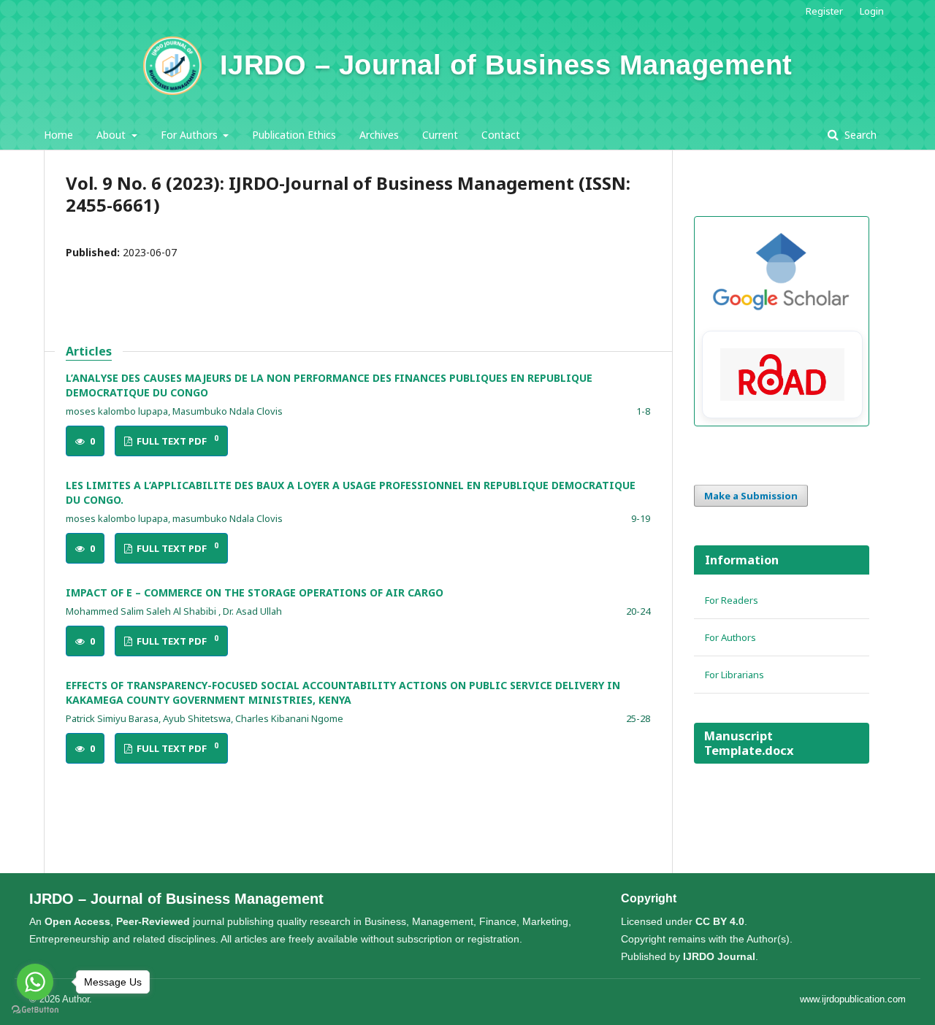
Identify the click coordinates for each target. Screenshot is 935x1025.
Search (859, 135)
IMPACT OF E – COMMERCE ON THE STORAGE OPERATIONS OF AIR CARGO (254, 592)
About (112, 135)
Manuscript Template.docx (748, 743)
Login (872, 11)
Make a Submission (751, 495)
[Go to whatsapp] (35, 982)
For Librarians (734, 674)
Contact (500, 135)
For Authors (191, 135)
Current (440, 135)
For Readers (731, 600)
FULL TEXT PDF (176, 441)
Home (58, 135)
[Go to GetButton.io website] (35, 1010)
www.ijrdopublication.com (853, 999)
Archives (379, 135)
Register (824, 11)
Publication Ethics (294, 135)
